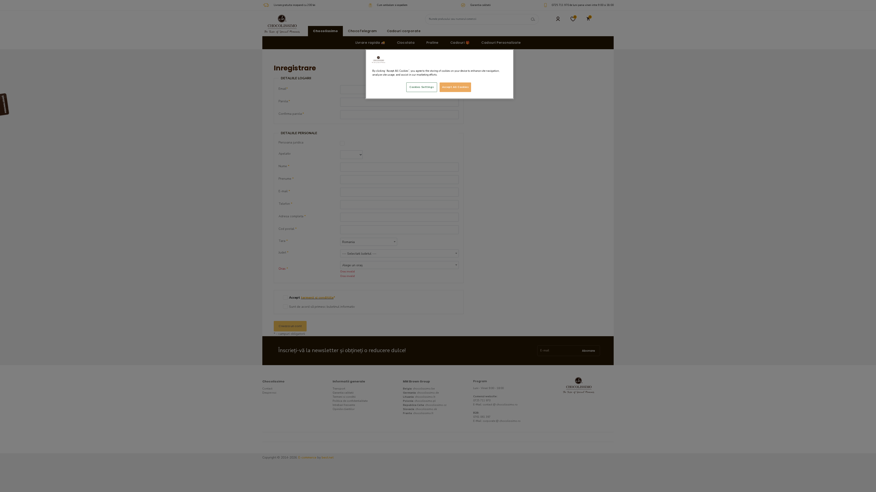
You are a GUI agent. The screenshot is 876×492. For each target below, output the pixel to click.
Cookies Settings (421, 87)
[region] (439, 74)
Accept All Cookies (455, 87)
